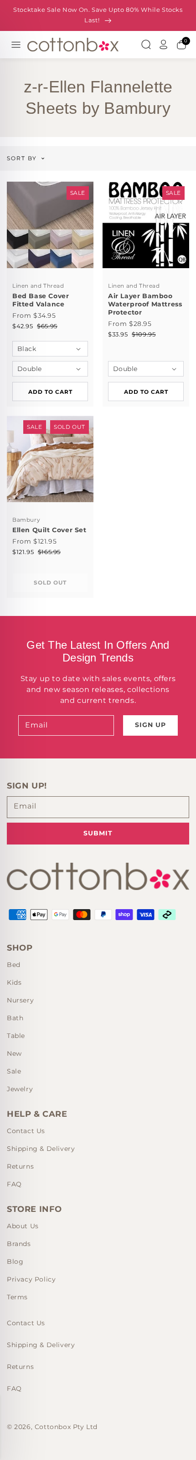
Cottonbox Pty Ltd (66, 1427)
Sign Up (150, 725)
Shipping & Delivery (41, 1149)
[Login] (163, 44)
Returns (20, 1166)
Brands (19, 1244)
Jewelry (20, 1089)
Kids (14, 982)
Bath (15, 1018)
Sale (14, 1071)
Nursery (20, 1000)
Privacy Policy (31, 1279)
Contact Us (26, 1131)
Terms (17, 1297)
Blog (15, 1261)
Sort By (22, 158)
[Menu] (16, 44)
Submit (98, 833)
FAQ (14, 1184)
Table (16, 1036)
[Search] (145, 44)
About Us (23, 1226)
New (14, 1053)
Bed (14, 965)
